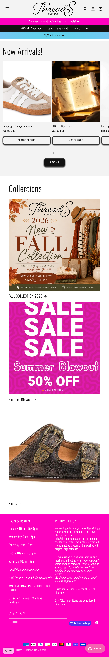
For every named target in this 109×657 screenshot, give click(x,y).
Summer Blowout (21, 399)
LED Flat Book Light (62, 126)
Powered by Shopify (38, 650)
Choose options (26, 140)
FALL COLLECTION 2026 (26, 296)
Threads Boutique (23, 650)
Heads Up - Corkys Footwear (18, 126)
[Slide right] (61, 153)
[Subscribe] (63, 622)
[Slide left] (48, 153)
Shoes (13, 503)
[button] (7, 9)
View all (54, 162)
